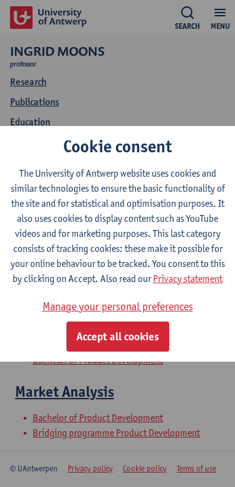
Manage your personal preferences (118, 306)
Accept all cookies (117, 336)
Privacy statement (187, 279)
